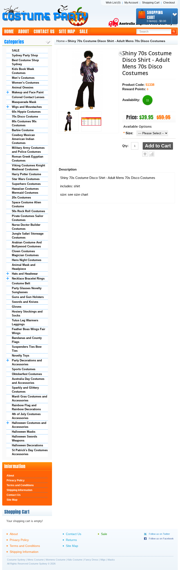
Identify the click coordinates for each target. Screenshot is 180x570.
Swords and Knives (25, 301)
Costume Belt (21, 283)
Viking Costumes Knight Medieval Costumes (28, 167)
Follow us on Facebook (161, 538)
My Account (131, 2)
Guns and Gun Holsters (28, 297)
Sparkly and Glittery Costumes (25, 389)
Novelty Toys (20, 355)
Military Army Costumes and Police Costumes (28, 149)
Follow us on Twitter (159, 534)
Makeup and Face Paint (27, 92)
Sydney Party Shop (25, 55)
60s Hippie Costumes (26, 111)
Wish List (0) (113, 2)
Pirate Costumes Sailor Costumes (27, 218)
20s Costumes (21, 197)
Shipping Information (19, 490)
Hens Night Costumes (26, 260)
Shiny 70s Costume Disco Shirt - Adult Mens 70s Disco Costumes (116, 41)
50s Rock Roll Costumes (28, 211)
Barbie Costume (23, 130)
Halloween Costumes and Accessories (29, 424)
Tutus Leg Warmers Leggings (25, 322)
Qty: (125, 145)
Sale (83, 31)
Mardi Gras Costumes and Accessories (29, 398)
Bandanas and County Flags (27, 340)
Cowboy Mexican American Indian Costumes (23, 139)
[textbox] (153, 31)
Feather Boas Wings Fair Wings (28, 331)
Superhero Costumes (26, 184)
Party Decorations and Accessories (27, 362)
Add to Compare (151, 154)
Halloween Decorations (27, 445)
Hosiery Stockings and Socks (27, 313)
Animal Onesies (22, 87)
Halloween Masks (23, 431)
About (23, 31)
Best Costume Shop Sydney (25, 62)
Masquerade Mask (24, 102)
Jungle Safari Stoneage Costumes (27, 235)
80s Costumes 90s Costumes (24, 123)
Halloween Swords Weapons (24, 438)
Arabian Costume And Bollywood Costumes (27, 244)
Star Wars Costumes (26, 179)
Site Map (67, 31)
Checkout (169, 2)
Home (9, 31)
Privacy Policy (16, 480)
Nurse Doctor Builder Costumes (26, 226)
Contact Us (44, 31)
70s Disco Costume (25, 116)
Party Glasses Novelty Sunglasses (26, 290)
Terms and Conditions (20, 485)
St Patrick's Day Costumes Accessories (30, 452)
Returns (71, 540)
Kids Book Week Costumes (23, 71)
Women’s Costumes (25, 82)
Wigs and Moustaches (27, 106)
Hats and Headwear (25, 273)
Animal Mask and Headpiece (23, 266)
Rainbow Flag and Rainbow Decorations (26, 407)
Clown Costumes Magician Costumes (25, 253)
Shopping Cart (150, 2)
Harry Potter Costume (26, 174)
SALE (16, 50)
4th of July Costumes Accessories (26, 416)
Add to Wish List (145, 154)
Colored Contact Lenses (28, 97)
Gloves (16, 306)
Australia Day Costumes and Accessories (28, 380)
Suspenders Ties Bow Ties (26, 348)
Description (68, 169)
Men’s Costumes (23, 77)
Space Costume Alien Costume (26, 204)
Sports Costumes (23, 369)
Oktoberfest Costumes (27, 374)
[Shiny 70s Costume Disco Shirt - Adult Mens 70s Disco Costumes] (69, 121)
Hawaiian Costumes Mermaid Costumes (25, 190)
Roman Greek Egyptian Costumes (27, 158)
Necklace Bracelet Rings (28, 278)
